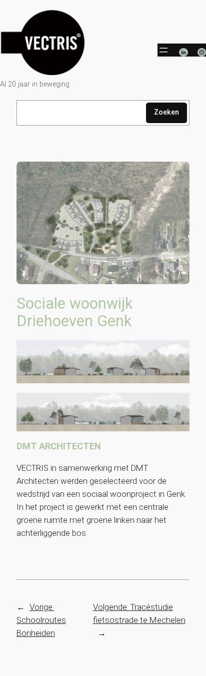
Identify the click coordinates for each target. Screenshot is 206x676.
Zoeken (166, 112)
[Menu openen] (164, 50)
